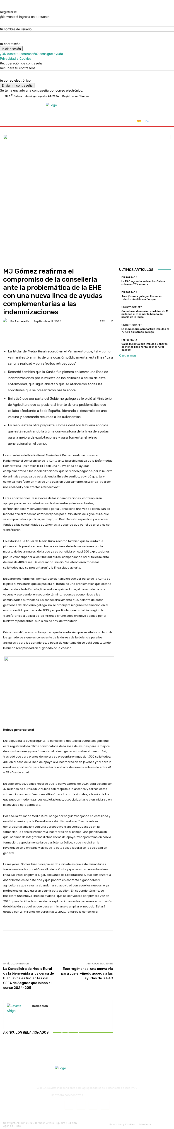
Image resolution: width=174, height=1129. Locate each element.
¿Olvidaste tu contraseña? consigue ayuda (31, 54)
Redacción (22, 321)
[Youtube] (167, 96)
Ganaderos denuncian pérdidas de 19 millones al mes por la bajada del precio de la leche (94, 1033)
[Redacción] (6, 321)
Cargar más (127, 355)
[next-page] (7, 1045)
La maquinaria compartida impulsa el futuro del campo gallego (145, 330)
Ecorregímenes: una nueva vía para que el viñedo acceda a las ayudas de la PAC (87, 973)
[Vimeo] (161, 96)
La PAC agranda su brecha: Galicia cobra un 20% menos (21, 1034)
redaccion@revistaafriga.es (104, 1095)
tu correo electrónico (15, 80)
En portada (20, 1027)
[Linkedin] (93, 1105)
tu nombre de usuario (15, 29)
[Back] (1, 7)
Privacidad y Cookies (15, 58)
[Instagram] (151, 96)
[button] (165, 121)
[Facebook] (145, 96)
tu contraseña (10, 44)
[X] (156, 96)
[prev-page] (4, 1045)
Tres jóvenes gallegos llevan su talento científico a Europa (58, 1034)
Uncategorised (94, 1024)
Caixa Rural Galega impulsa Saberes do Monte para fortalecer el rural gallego (144, 346)
